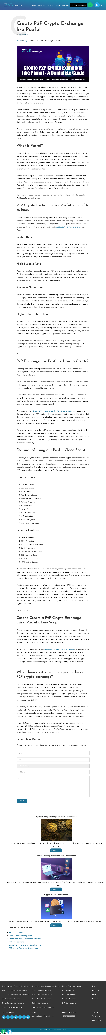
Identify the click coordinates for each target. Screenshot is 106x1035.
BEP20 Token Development (72, 986)
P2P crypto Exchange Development (24, 948)
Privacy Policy (97, 1020)
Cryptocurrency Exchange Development (16, 986)
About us (95, 990)
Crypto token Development (20, 936)
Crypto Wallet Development (42, 990)
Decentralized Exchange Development (25, 945)
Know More (56, 850)
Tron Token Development (41, 999)
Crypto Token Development (12, 1007)
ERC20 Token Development (42, 995)
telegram (97, 4)
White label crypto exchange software (25, 939)
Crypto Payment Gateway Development (47, 986)
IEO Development (69, 999)
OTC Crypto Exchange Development (15, 995)
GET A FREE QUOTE (78, 5)
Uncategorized (23, 34)
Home (34, 5)
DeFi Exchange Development (43, 1007)
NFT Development (69, 1003)
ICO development (16, 942)
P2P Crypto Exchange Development (15, 990)
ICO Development (69, 990)
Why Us (50, 5)
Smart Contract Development (13, 1003)
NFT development (16, 933)
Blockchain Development (11, 999)
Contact (65, 5)
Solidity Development (40, 1003)
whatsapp (90, 4)
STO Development (69, 995)
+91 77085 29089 (68, 1016)
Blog (58, 5)
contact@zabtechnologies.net (43, 1016)
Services (41, 5)
